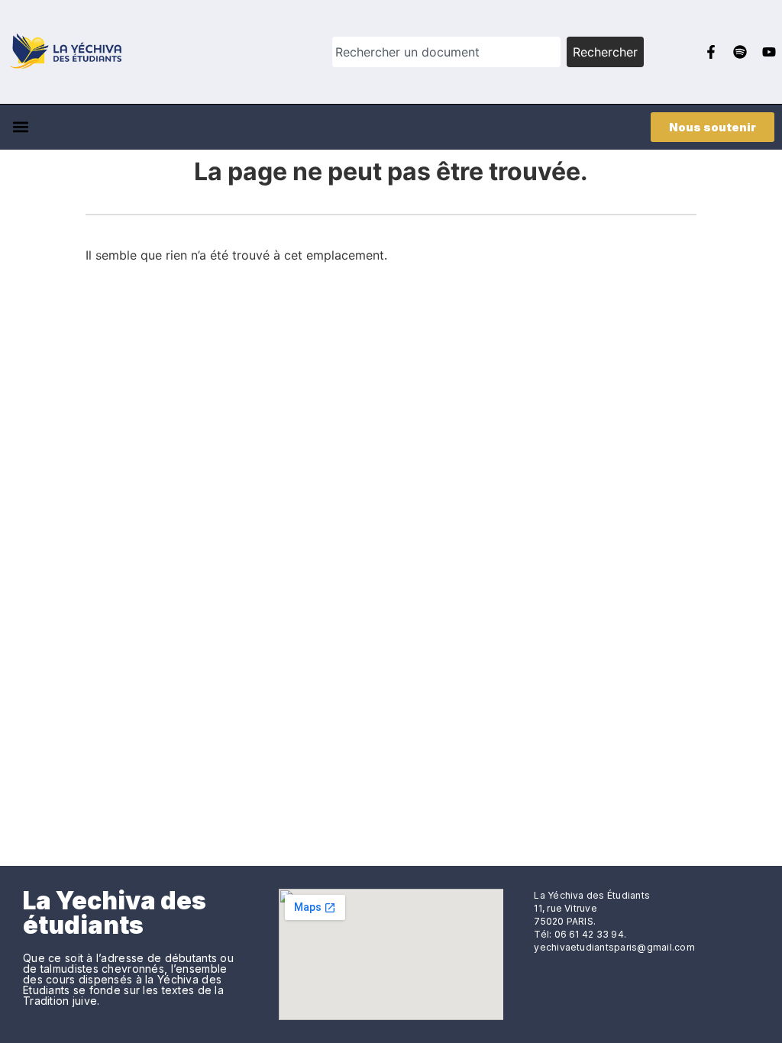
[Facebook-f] (711, 52)
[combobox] (446, 52)
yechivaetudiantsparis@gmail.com (614, 947)
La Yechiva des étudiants (114, 913)
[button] (20, 127)
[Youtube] (769, 52)
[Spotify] (740, 52)
